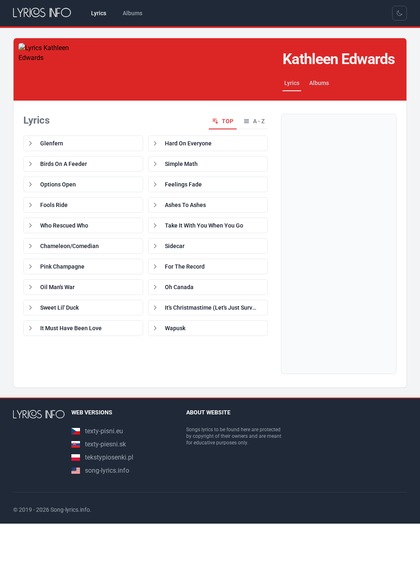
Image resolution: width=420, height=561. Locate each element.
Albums (319, 83)
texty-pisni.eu (104, 431)
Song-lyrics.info (70, 509)
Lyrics (291, 83)
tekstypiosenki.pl (109, 457)
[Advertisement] (339, 244)
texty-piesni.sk (105, 444)
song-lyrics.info (107, 470)
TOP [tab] (227, 121)
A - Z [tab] (259, 121)
